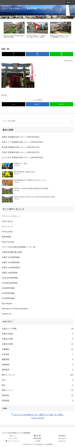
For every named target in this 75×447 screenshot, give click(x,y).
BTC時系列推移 (8, 293)
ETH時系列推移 (8, 298)
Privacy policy (7, 232)
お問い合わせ (7, 221)
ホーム (14, 435)
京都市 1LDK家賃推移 (11, 268)
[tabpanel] (14, 30)
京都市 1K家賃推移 (9, 273)
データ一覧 (13, 438)
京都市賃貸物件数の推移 (12, 252)
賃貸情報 (38, 435)
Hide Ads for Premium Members (15, 309)
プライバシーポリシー (11, 216)
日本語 (5, 95)
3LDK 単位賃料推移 (10, 278)
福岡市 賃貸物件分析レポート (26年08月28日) (21, 137)
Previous (1, 31)
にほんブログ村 (37, 418)
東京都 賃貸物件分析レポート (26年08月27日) (21, 147)
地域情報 (62, 435)
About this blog (8, 242)
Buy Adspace (7, 303)
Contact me (6, 314)
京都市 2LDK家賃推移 (11, 257)
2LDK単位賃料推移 (9, 283)
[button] (71, 121)
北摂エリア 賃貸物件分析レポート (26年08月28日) (22, 142)
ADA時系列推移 (8, 288)
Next (74, 31)
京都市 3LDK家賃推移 (11, 262)
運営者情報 (6, 237)
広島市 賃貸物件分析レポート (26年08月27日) (21, 152)
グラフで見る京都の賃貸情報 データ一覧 (18, 247)
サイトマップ (7, 226)
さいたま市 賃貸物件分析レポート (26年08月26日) (22, 157)
